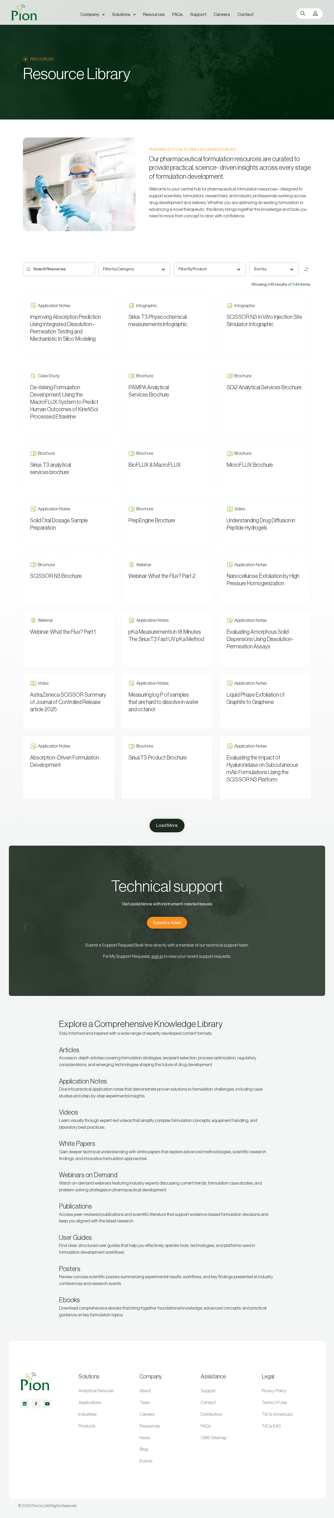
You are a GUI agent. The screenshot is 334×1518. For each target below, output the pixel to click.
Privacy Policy (274, 1391)
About (145, 1391)
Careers (147, 1414)
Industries (88, 1414)
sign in (157, 956)
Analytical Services (96, 1391)
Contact (208, 1402)
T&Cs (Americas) (277, 1414)
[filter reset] (306, 269)
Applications (90, 1402)
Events (146, 1461)
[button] (92, 14)
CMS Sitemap (213, 1438)
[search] (303, 13)
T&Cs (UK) (271, 1426)
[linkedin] (24, 1403)
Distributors (211, 1414)
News (145, 1438)
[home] (24, 12)
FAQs (206, 1426)
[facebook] (36, 1403)
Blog (144, 1449)
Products (87, 1426)
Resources (150, 1426)
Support (208, 1391)
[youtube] (47, 1403)
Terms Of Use (274, 1402)
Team (145, 1402)
